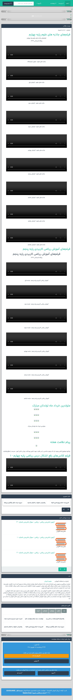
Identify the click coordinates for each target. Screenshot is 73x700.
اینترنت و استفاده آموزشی (62, 581)
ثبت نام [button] (19, 673)
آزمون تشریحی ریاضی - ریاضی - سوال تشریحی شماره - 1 (35, 537)
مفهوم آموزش (48, 581)
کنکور (58, 611)
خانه (67, 3)
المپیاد (38, 611)
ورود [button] (52, 673)
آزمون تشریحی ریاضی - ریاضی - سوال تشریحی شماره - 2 (35, 553)
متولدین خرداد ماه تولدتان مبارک (51, 406)
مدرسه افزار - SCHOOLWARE (14, 691)
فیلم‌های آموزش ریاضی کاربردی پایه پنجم (46, 249)
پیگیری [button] (36, 661)
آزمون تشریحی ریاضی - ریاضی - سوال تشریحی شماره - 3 (35, 522)
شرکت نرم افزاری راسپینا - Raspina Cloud (34, 693)
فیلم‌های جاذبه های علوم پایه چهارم (49, 35)
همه (64, 611)
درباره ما (61, 3)
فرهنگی (45, 611)
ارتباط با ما (53, 3)
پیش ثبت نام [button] (36, 656)
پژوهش (52, 611)
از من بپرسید (7, 3)
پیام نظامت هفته (60, 442)
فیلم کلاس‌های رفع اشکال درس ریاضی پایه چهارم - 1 (40, 456)
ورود (38, 3)
